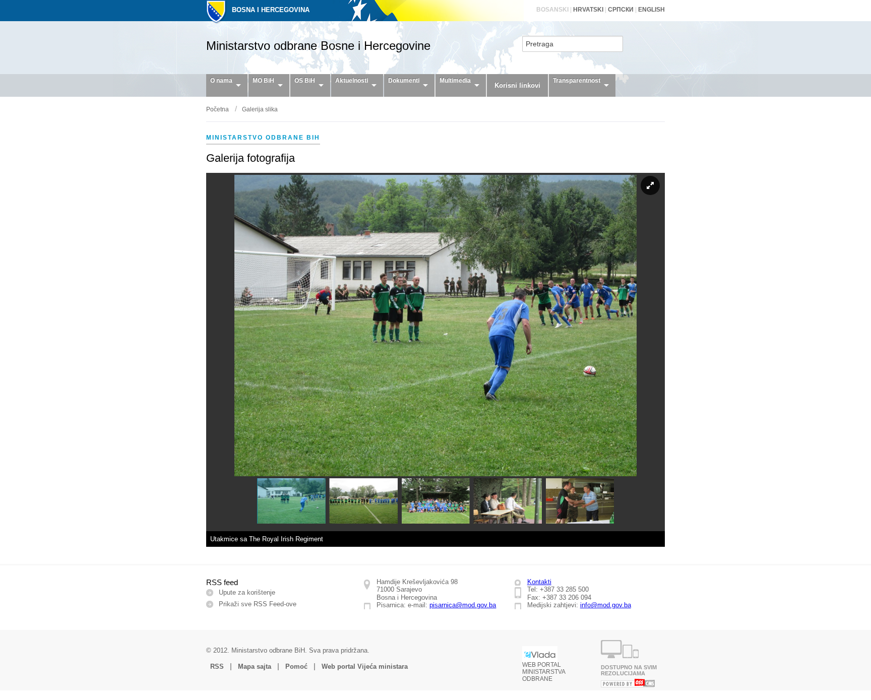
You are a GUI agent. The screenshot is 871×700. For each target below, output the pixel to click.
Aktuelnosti (351, 80)
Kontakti (539, 582)
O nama (221, 80)
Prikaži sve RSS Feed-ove (257, 604)
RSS (217, 666)
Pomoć (296, 666)
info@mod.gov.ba (605, 605)
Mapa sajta (254, 666)
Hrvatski (588, 9)
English (651, 9)
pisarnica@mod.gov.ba (462, 605)
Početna (217, 109)
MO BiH (263, 80)
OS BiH (304, 80)
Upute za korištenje (247, 592)
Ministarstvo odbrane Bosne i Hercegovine (318, 45)
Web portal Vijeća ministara (365, 666)
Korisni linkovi (517, 85)
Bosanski (552, 9)
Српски (621, 9)
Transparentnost (576, 80)
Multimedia (455, 80)
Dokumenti (403, 80)
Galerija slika (260, 109)
